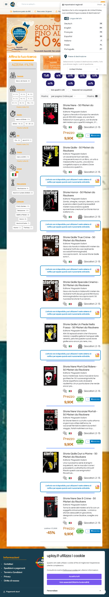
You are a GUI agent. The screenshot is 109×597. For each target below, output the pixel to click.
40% (94, 75)
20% (70, 75)
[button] (22, 107)
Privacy (7, 576)
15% (58, 75)
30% (82, 75)
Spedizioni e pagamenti (14, 568)
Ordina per (67, 96)
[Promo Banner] (54, 35)
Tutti (46, 75)
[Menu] (6, 4)
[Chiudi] (104, 4)
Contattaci (8, 564)
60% (50, 83)
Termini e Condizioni (13, 572)
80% (90, 83)
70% (70, 83)
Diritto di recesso (11, 580)
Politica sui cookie (70, 570)
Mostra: (44, 96)
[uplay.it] (12, 4)
